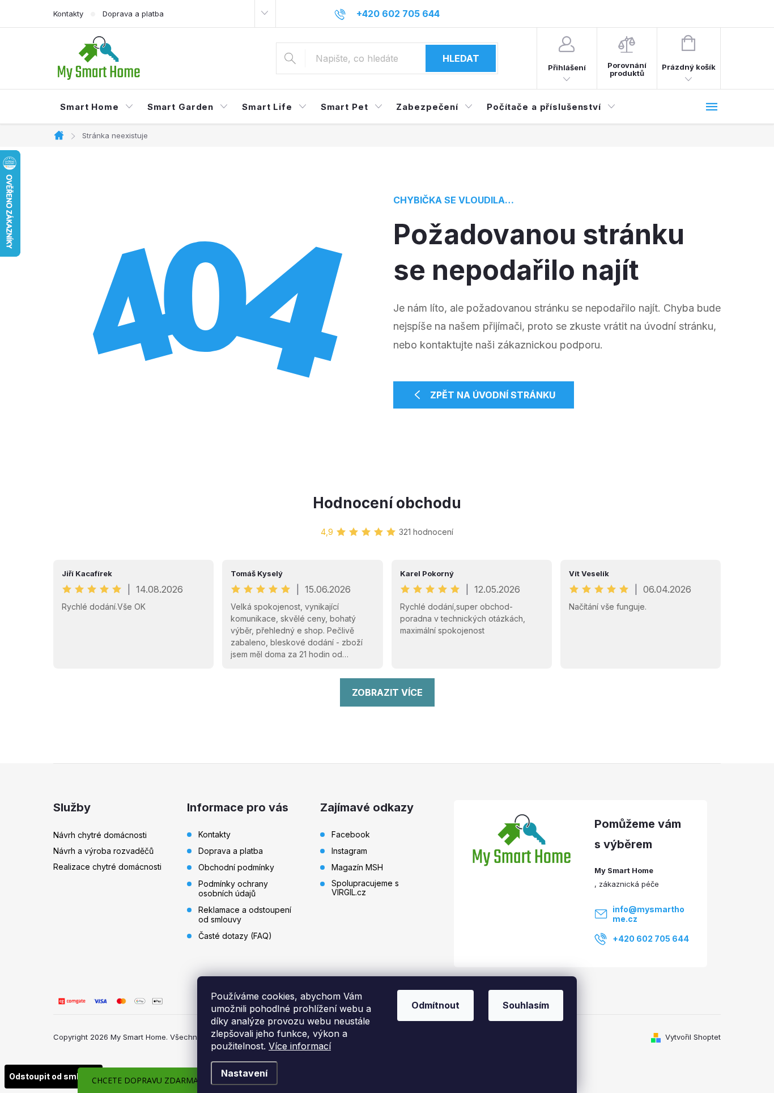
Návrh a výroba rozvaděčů (103, 851)
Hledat (461, 58)
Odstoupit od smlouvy (53, 1076)
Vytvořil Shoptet (693, 1036)
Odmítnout (435, 1005)
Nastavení (244, 1073)
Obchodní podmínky (236, 867)
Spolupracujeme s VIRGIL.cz (365, 888)
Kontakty (68, 13)
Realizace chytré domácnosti (107, 866)
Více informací (300, 1046)
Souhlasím (526, 1005)
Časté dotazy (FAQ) (235, 936)
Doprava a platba (133, 13)
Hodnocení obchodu (387, 503)
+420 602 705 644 (651, 938)
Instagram (349, 851)
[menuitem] (97, 107)
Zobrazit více (387, 692)
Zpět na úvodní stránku (492, 395)
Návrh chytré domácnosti (100, 835)
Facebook (350, 834)
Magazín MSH (357, 867)
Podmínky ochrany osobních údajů (233, 888)
